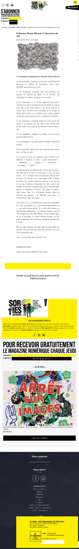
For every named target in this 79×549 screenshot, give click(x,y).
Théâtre (39, 495)
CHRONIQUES (39, 487)
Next (74, 398)
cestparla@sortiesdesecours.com (39, 462)
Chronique (11, 27)
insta (8, 5)
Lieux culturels (39, 511)
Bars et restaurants (39, 505)
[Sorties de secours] (39, 5)
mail (12, 5)
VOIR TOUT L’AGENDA (39, 438)
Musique (39, 497)
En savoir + (7, 431)
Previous (4, 398)
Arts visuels (39, 489)
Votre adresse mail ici (49, 538)
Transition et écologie (39, 508)
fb (3, 5)
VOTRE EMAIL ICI (5, 18)
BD (39, 500)
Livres (39, 503)
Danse (39, 492)
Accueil (4, 27)
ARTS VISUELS (22, 27)
